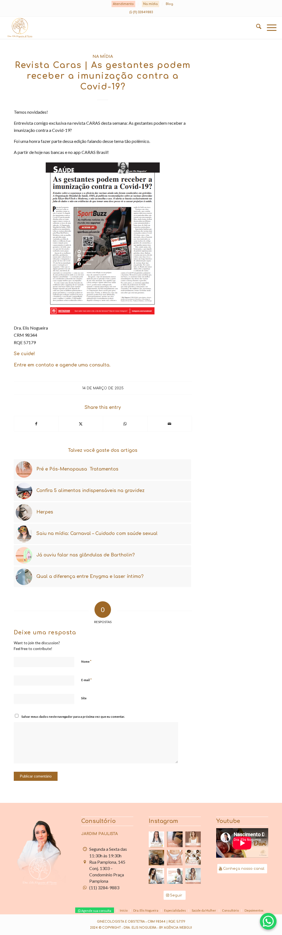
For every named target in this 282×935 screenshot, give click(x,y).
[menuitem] (123, 4)
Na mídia (150, 4)
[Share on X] (81, 423)
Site (83, 698)
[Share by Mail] (170, 423)
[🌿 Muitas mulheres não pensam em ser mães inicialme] (156, 876)
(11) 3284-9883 (104, 887)
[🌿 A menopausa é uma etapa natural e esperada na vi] (193, 839)
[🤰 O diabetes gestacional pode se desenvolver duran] (174, 839)
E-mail (86, 680)
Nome (86, 661)
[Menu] (268, 28)
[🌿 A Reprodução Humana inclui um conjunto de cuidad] (156, 857)
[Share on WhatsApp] (125, 423)
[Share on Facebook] (36, 423)
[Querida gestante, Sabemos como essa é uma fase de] (193, 857)
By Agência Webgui (175, 927)
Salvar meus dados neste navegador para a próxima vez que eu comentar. (73, 716)
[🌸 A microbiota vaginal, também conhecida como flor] (174, 857)
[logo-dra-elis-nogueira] (114, 28)
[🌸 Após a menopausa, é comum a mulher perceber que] (174, 876)
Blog (169, 4)
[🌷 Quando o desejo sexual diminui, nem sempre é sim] (193, 876)
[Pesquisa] (256, 28)
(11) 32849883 (143, 12)
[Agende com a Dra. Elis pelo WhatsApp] (268, 921)
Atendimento (123, 4)
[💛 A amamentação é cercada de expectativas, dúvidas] (156, 839)
